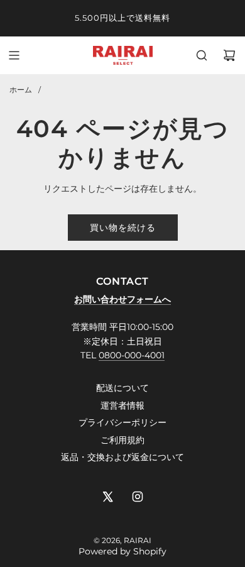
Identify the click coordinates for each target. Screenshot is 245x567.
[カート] (229, 55)
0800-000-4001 (132, 355)
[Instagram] (137, 496)
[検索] (201, 55)
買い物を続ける (123, 227)
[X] (107, 496)
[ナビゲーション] (14, 55)
